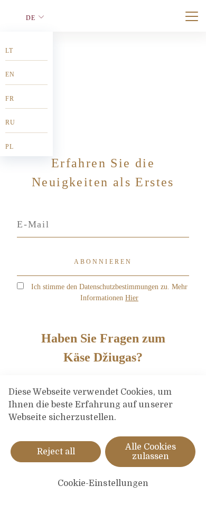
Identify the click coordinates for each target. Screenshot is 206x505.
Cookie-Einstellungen (103, 483)
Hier (131, 298)
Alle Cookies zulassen (150, 451)
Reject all (56, 451)
